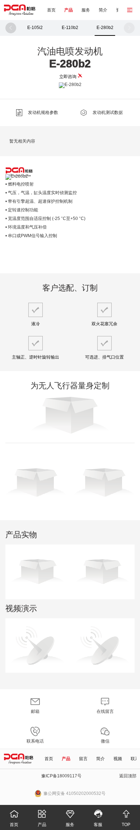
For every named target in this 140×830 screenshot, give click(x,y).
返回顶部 (127, 775)
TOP (126, 818)
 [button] (11, 27)
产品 (68, 10)
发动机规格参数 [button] (36, 112)
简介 (103, 10)
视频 (117, 758)
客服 (98, 818)
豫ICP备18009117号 (61, 775)
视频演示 (21, 608)
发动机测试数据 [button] (101, 112)
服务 (85, 10)
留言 (83, 758)
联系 (135, 758)
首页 (51, 10)
